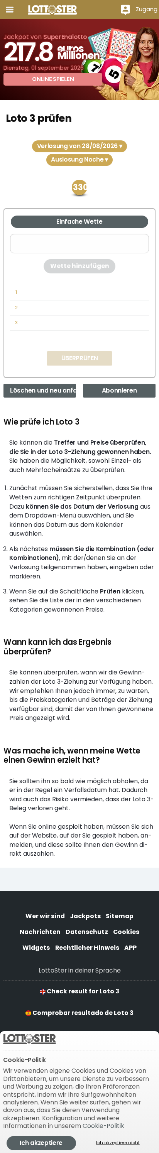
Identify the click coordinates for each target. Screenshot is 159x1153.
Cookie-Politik (103, 1125)
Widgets (36, 947)
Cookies (126, 931)
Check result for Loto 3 (82, 991)
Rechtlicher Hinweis (87, 947)
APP (130, 947)
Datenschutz (87, 931)
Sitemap (120, 916)
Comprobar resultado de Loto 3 (82, 1012)
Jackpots (85, 916)
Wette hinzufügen (79, 265)
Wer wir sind (45, 916)
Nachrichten (40, 931)
